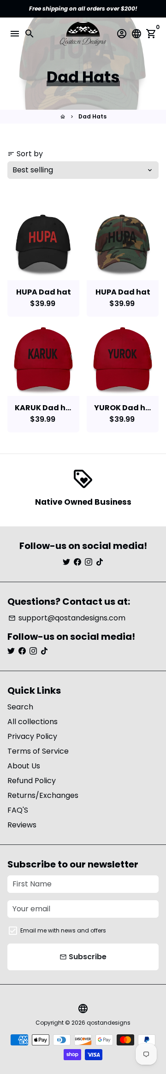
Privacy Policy (32, 736)
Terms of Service (38, 751)
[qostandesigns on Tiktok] (99, 562)
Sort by (25, 153)
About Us (23, 766)
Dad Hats (92, 116)
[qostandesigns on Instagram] (88, 562)
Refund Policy (31, 780)
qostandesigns (108, 1023)
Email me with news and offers (63, 930)
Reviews (21, 825)
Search (20, 707)
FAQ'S (17, 810)
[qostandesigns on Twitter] (66, 562)
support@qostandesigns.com (66, 618)
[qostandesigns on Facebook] (77, 562)
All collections (32, 721)
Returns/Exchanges (42, 795)
